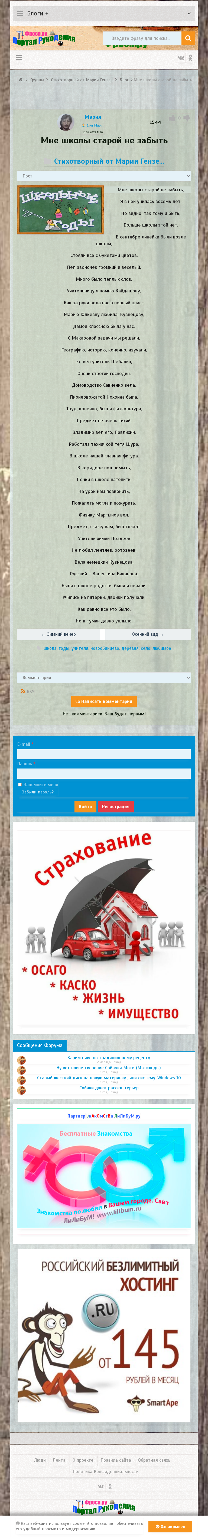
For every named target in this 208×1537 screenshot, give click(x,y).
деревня (130, 648)
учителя (80, 648)
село (145, 648)
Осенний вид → (148, 634)
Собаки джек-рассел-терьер (109, 1088)
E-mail (23, 744)
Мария (92, 117)
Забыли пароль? (38, 792)
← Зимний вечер (58, 634)
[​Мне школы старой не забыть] (60, 209)
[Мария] (65, 129)
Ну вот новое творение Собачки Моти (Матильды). (109, 1068)
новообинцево (104, 648)
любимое (161, 648)
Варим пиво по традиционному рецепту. (109, 1058)
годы (64, 648)
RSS (30, 692)
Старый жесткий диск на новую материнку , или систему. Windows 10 (109, 1078)
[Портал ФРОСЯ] (44, 38)
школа (50, 648)
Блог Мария (95, 125)
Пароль (24, 764)
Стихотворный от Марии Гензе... (109, 161)
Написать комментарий (106, 701)
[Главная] (21, 80)
